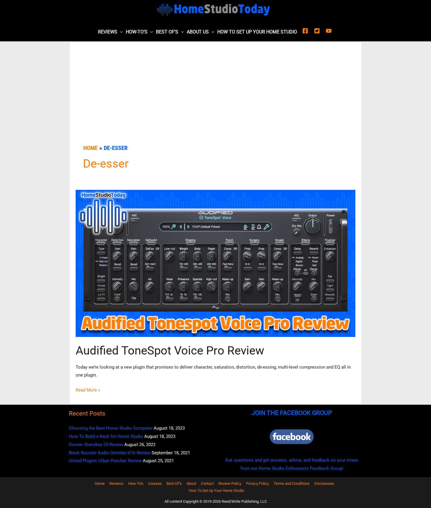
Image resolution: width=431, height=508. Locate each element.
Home (100, 483)
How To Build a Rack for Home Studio (106, 436)
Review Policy (229, 483)
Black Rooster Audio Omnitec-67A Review (109, 452)
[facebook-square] (307, 31)
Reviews (107, 32)
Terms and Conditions (292, 483)
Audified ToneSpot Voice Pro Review (170, 350)
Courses (155, 483)
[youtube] (329, 31)
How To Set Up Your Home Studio (257, 32)
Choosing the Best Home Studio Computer (110, 428)
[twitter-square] (319, 31)
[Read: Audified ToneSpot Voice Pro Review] (215, 263)
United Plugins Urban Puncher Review (105, 460)
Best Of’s (167, 32)
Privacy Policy (257, 483)
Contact (207, 483)
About (191, 483)
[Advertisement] (215, 99)
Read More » (88, 390)
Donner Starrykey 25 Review (96, 444)
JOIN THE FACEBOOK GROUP (292, 412)
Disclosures (324, 483)
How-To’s (136, 32)
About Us (198, 32)
